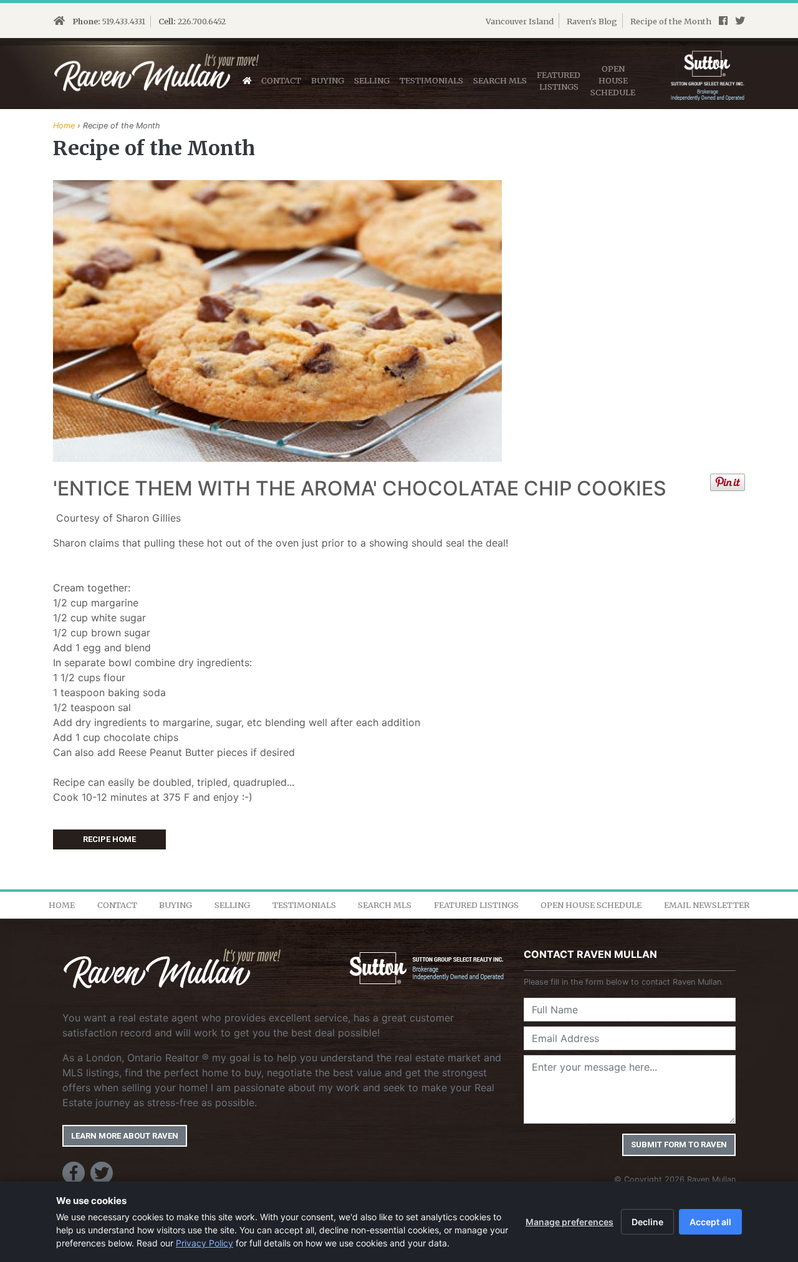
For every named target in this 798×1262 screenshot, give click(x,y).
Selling (372, 80)
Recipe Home (109, 839)
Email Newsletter (706, 905)
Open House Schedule (591, 905)
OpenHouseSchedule (612, 80)
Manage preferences (569, 1222)
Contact (281, 80)
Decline (647, 1222)
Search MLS (500, 80)
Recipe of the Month (670, 21)
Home (64, 125)
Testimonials (431, 80)
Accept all (710, 1222)
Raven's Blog (592, 21)
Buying (327, 80)
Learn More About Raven (124, 1135)
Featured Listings (476, 905)
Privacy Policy (204, 1243)
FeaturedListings (558, 81)
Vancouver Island (520, 21)
